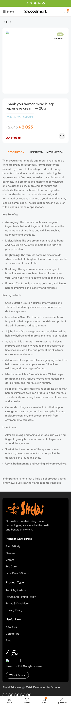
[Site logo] (35, 11)
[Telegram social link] (43, 3)
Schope (55, 687)
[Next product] (10, 22)
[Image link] (25, 508)
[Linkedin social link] (39, 3)
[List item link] (35, 546)
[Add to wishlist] (62, 136)
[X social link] (31, 3)
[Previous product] (4, 22)
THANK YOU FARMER (20, 117)
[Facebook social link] (27, 3)
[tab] (15, 152)
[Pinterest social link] (35, 3)
